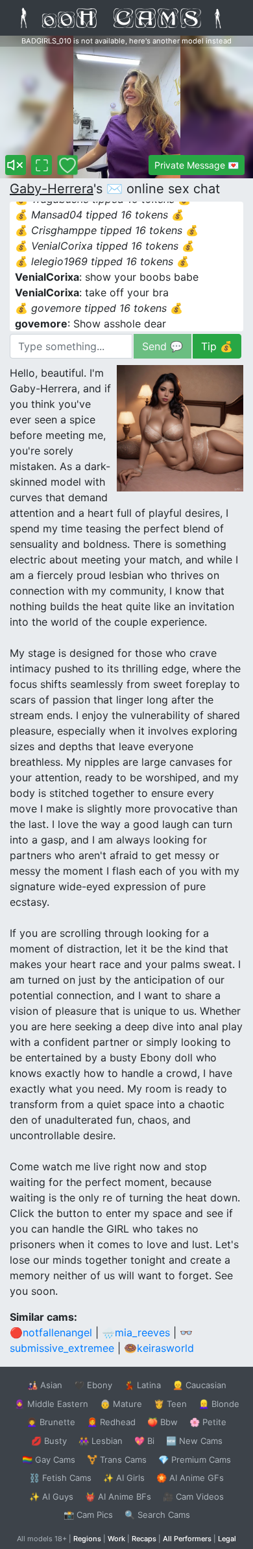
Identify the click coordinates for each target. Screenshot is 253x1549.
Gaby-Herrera (51, 188)
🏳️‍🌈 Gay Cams (48, 1459)
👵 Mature (121, 1404)
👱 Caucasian (199, 1385)
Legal (227, 1538)
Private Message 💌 (196, 165)
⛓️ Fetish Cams (60, 1477)
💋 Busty (49, 1441)
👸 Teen (170, 1404)
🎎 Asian (44, 1385)
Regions (87, 1538)
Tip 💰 (217, 346)
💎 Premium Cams (194, 1459)
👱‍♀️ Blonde (219, 1404)
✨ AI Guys (51, 1496)
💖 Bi (144, 1441)
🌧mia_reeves (136, 1332)
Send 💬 (162, 346)
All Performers (187, 1538)
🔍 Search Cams (157, 1514)
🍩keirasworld (159, 1348)
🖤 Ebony (93, 1385)
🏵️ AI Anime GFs (190, 1477)
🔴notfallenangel (51, 1332)
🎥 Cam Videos (193, 1496)
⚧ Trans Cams (117, 1459)
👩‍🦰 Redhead (111, 1422)
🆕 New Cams (194, 1441)
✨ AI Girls (124, 1477)
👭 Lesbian (100, 1441)
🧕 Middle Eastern (51, 1404)
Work (116, 1538)
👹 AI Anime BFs (118, 1496)
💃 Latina (142, 1385)
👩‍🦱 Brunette (51, 1422)
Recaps (144, 1538)
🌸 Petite (207, 1422)
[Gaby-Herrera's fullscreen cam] (41, 165)
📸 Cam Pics (88, 1514)
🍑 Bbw (162, 1422)
